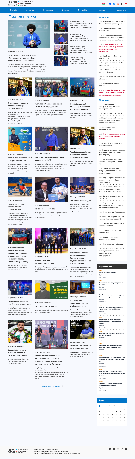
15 (120, 414)
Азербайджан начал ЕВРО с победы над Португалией (111, 334)
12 (108, 414)
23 (124, 417)
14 (116, 414)
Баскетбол (49, 10)
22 (120, 417)
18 (103, 417)
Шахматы (102, 10)
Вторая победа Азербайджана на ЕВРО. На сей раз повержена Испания (112, 372)
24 (99, 420)
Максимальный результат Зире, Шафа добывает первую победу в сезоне (111, 321)
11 (103, 414)
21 (116, 417)
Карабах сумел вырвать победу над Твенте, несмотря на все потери (111, 296)
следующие (57, 386)
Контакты (55, 449)
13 (112, 414)
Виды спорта (121, 10)
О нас (49, 449)
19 (108, 417)
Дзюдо (67, 10)
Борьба (31, 10)
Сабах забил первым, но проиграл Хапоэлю (111, 284)
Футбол (14, 10)
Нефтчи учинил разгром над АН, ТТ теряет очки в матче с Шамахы (111, 308)
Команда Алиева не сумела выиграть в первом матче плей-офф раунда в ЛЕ (112, 359)
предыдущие (46, 386)
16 (124, 414)
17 (99, 417)
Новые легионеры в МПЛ (107, 273)
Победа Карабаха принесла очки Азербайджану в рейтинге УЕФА (110, 346)
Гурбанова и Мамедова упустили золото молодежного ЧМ (110, 385)
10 (99, 414)
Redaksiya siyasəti (39, 449)
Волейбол (84, 10)
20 (112, 417)
